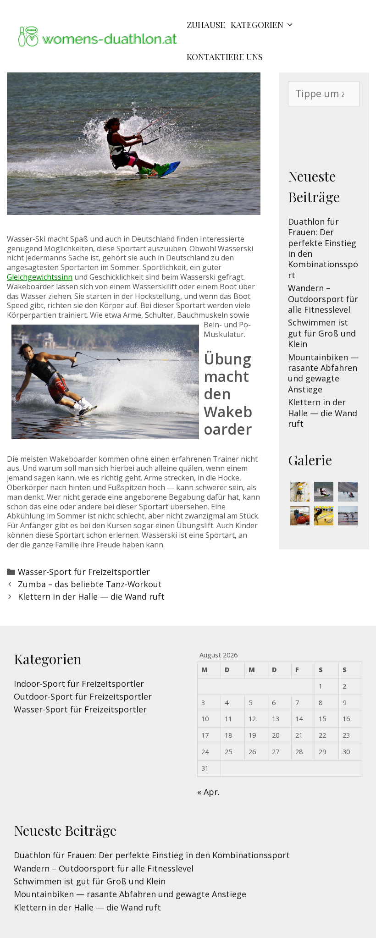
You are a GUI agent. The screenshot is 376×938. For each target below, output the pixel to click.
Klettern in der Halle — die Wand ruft (91, 596)
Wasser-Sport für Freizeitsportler (84, 571)
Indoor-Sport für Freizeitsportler (79, 683)
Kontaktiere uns (225, 56)
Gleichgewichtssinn (39, 277)
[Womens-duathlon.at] (101, 39)
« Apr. (208, 791)
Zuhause (206, 24)
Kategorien (257, 24)
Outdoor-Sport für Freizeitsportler (83, 696)
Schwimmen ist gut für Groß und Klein (322, 333)
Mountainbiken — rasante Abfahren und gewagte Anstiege (323, 373)
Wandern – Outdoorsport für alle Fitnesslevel (323, 298)
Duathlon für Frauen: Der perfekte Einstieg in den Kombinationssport (323, 248)
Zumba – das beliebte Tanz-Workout (90, 584)
